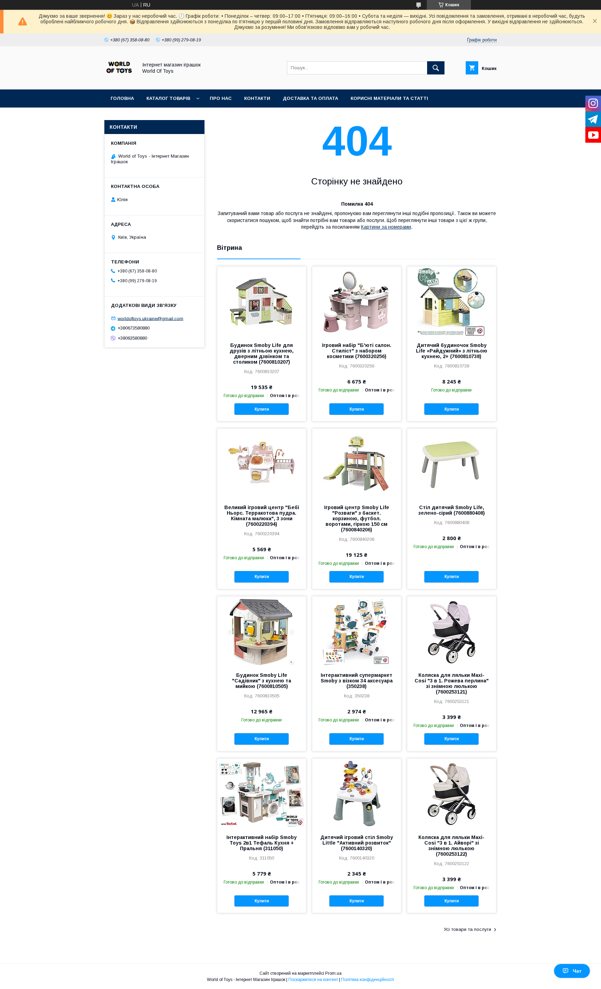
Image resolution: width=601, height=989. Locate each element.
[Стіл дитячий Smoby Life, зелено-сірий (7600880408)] (451, 463)
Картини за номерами (386, 227)
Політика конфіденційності (367, 979)
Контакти (257, 98)
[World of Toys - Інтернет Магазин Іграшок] (119, 80)
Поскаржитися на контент (313, 979)
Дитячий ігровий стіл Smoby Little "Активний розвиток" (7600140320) (356, 842)
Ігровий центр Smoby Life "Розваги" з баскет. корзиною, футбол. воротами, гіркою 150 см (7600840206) (356, 518)
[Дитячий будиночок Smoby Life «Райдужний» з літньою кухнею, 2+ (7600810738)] (451, 301)
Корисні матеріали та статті (389, 98)
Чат (577, 971)
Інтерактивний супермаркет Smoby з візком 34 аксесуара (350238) (357, 680)
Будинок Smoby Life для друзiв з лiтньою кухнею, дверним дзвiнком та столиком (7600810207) (262, 353)
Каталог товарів (168, 98)
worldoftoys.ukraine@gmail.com (150, 318)
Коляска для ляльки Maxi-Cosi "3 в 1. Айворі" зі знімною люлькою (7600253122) (451, 845)
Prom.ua (333, 973)
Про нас (221, 98)
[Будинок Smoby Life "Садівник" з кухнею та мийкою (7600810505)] (261, 631)
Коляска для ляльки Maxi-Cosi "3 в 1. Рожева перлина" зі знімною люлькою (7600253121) (452, 683)
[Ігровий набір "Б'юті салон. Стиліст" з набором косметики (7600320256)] (356, 301)
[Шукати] (435, 67)
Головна (122, 98)
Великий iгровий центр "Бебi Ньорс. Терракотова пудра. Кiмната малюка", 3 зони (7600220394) (261, 516)
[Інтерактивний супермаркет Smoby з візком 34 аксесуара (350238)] (356, 631)
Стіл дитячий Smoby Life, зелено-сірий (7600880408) (451, 510)
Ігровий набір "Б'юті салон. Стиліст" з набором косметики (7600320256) (356, 350)
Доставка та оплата (310, 98)
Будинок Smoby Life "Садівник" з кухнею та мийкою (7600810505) (261, 680)
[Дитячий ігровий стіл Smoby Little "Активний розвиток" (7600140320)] (356, 793)
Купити (262, 409)
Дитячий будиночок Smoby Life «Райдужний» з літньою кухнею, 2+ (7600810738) (451, 350)
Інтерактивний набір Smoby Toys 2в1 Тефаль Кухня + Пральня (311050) (261, 842)
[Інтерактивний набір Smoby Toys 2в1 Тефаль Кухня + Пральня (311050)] (261, 793)
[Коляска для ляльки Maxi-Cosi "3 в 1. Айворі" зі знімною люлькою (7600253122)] (451, 793)
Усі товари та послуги (467, 929)
